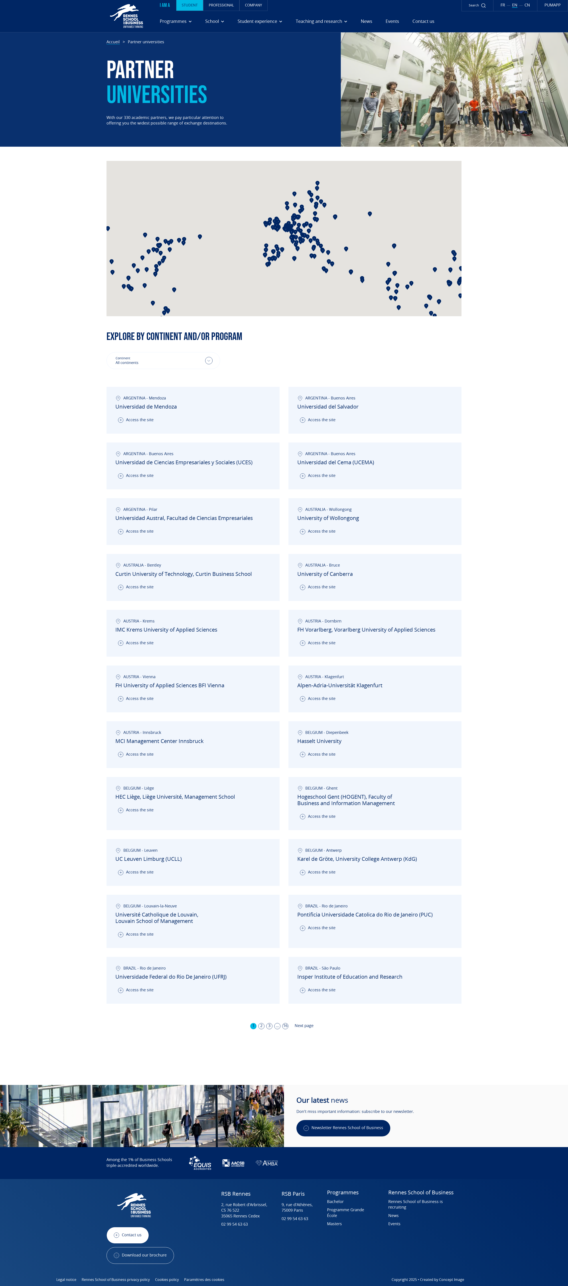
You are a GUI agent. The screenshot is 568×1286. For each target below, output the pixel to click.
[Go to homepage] (73, 16)
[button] (160, 253)
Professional (221, 5)
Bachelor (335, 1202)
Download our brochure (144, 1255)
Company (253, 5)
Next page (304, 1026)
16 (285, 1026)
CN (527, 5)
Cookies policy (167, 1280)
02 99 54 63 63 (234, 1225)
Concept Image (451, 1280)
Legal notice (66, 1280)
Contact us (423, 21)
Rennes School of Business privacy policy (116, 1280)
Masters (334, 1224)
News (366, 21)
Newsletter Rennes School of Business (347, 1128)
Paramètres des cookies (204, 1280)
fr (503, 5)
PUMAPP (552, 5)
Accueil (113, 42)
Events (392, 21)
